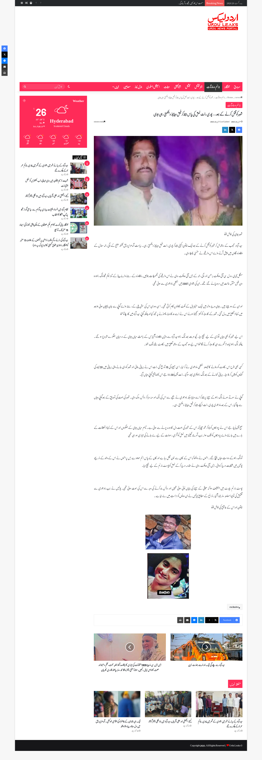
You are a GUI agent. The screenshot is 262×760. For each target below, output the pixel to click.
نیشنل (187, 86)
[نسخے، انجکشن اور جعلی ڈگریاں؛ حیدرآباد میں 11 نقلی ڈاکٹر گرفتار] (168, 704)
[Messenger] (194, 620)
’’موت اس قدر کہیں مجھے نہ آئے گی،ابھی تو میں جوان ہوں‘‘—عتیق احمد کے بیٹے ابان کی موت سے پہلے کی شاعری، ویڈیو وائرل (161, 3)
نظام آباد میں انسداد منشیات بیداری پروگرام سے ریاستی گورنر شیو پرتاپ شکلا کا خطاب (44, 212)
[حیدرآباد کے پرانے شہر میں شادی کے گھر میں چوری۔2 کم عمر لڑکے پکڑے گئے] (219, 704)
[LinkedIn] (225, 130)
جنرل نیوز (138, 86)
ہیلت (167, 86)
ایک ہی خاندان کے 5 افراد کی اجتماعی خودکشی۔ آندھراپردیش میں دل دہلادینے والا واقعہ (118, 723)
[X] (232, 130)
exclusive (234, 607)
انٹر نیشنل (198, 86)
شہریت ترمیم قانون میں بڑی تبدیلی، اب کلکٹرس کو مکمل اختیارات (46, 183)
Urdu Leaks (234, 745)
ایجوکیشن (177, 86)
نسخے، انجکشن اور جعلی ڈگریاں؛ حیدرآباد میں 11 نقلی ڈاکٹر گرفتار (169, 721)
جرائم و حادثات (213, 86)
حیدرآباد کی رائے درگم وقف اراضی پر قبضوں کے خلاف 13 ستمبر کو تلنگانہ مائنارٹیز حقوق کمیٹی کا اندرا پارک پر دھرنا (44, 242)
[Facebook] (239, 130)
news (237, 97)
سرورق (237, 86)
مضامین (127, 86)
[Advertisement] (131, 59)
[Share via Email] (187, 620)
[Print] (180, 620)
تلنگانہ (227, 86)
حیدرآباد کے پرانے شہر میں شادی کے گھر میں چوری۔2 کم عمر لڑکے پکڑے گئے (220, 723)
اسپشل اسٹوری (153, 86)
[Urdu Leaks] (223, 21)
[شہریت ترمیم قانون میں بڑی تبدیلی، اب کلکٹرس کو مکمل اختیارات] (78, 183)
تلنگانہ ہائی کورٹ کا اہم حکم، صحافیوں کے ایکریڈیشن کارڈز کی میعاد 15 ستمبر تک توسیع (44, 227)
